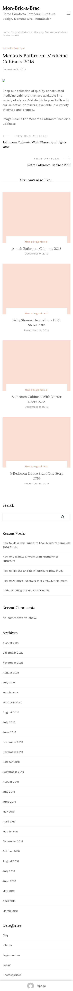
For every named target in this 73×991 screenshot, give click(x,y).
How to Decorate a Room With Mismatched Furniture (31, 558)
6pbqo (41, 986)
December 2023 (13, 652)
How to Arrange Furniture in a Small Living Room (35, 580)
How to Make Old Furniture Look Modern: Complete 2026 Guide (36, 545)
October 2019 (11, 761)
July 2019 (9, 791)
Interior (7, 945)
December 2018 (13, 841)
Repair (7, 965)
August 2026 (11, 642)
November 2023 (13, 662)
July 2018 (9, 871)
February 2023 (12, 702)
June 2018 (9, 881)
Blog (5, 935)
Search (8, 505)
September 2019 (13, 771)
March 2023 (10, 692)
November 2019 (13, 752)
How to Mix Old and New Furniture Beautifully (33, 570)
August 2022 (11, 712)
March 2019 (10, 831)
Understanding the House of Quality (26, 590)
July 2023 (9, 682)
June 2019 (9, 801)
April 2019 (9, 821)
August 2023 (11, 672)
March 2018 (10, 910)
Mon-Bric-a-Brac (21, 8)
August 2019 (11, 781)
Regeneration (11, 955)
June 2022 (9, 732)
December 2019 (13, 742)
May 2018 (9, 891)
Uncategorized (14, 48)
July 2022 (9, 722)
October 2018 (11, 851)
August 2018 (11, 861)
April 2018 (9, 901)
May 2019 (9, 811)
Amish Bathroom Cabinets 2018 (36, 249)
